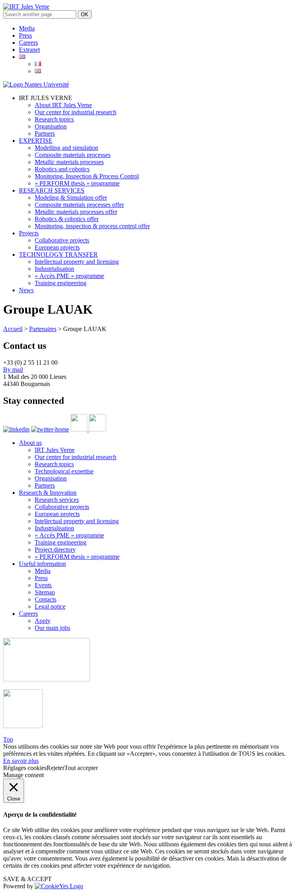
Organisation (51, 126)
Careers (28, 42)
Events (43, 585)
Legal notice (50, 606)
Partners (45, 133)
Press (25, 35)
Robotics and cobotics (62, 169)
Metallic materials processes (69, 162)
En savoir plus (21, 760)
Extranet (29, 49)
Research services (57, 499)
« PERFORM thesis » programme (77, 183)
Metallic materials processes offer (76, 211)
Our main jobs (52, 627)
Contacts (45, 599)
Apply (42, 620)
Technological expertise (64, 471)
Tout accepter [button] (81, 767)
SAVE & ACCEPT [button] (27, 879)
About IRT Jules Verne (63, 105)
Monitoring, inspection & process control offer (92, 226)
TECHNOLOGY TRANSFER (58, 254)
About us (30, 442)
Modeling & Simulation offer (71, 197)
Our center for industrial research (75, 112)
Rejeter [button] (55, 767)
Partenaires (42, 328)
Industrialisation (54, 268)
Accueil (12, 328)
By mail (13, 369)
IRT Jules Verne (55, 449)
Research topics (54, 119)
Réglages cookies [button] (25, 767)
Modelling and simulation (66, 147)
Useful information (42, 563)
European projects (57, 247)
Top (8, 739)
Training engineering (60, 283)
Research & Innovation (48, 492)
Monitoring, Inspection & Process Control (87, 176)
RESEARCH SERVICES (51, 190)
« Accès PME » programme (69, 275)
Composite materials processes (72, 154)
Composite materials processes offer (79, 204)
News (26, 290)
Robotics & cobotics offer (67, 219)
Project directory (55, 549)
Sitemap (45, 592)
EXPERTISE (35, 140)
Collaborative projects (62, 240)
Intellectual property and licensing (77, 261)
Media (27, 28)
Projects (29, 233)
